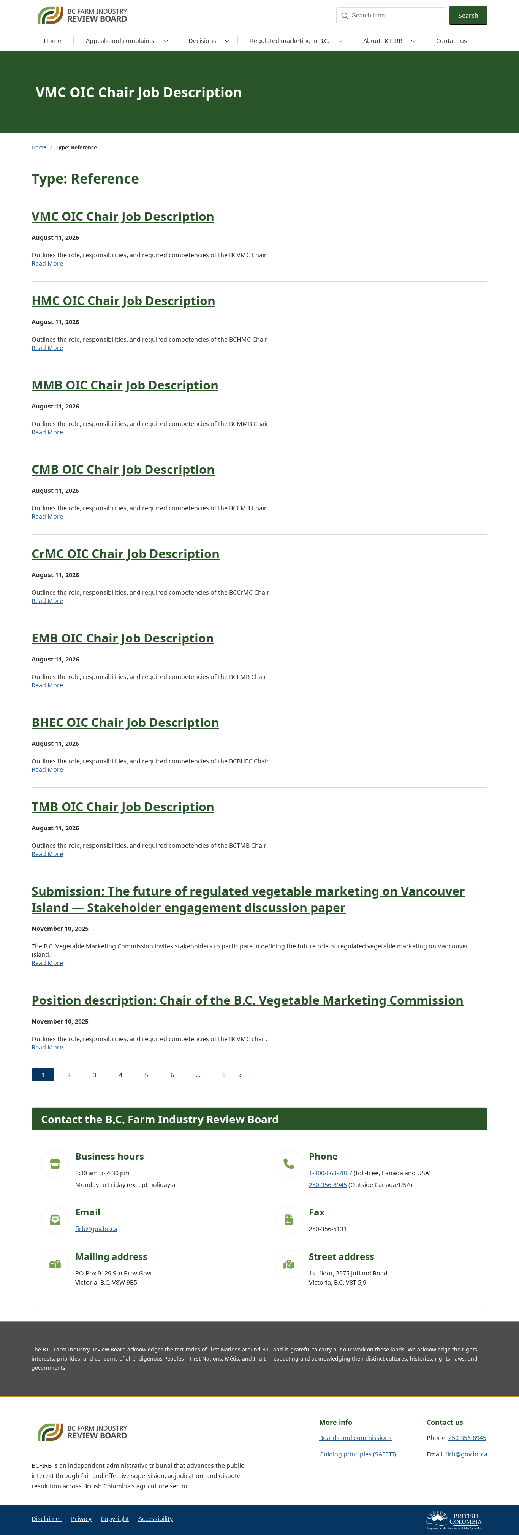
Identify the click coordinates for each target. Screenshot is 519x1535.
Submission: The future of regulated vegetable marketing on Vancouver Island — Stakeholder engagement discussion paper (248, 899)
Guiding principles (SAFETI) (357, 1454)
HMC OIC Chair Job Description (123, 300)
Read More (47, 263)
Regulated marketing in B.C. (289, 40)
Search (468, 15)
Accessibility (155, 1518)
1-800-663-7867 (330, 1173)
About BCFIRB (382, 40)
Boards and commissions (355, 1438)
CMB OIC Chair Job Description (123, 469)
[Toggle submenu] (165, 40)
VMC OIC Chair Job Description (123, 216)
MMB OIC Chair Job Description (125, 385)
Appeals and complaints (120, 40)
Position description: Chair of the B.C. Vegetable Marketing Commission (248, 1000)
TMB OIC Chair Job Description (123, 806)
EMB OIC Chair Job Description (123, 638)
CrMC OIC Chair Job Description (126, 553)
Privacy (81, 1518)
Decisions (202, 40)
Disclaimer (47, 1518)
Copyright (115, 1518)
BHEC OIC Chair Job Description (125, 722)
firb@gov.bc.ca (96, 1229)
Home (39, 147)
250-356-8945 (328, 1185)
